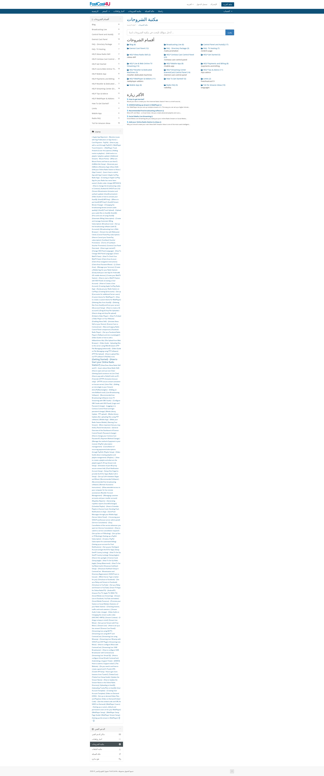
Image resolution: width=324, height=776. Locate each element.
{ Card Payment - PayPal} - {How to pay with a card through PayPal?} (105, 142)
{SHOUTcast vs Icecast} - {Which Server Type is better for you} (105, 577)
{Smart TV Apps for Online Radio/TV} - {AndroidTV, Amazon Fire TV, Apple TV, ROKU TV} (106, 590)
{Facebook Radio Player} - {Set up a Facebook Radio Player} (106, 332)
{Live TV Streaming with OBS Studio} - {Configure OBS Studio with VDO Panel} (106, 400)
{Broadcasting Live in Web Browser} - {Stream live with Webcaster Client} (106, 232)
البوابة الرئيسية (131, 25)
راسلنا (160, 11)
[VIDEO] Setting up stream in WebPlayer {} (145, 105)
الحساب (227, 11)
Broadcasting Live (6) (175, 44)
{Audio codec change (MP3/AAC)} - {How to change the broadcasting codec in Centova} (106, 186)
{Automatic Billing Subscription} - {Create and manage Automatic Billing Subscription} (106, 221)
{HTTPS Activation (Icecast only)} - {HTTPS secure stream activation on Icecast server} (106, 381)
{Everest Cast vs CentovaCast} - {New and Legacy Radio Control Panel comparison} (105, 327)
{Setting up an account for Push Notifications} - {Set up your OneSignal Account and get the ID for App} (105, 547)
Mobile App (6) (135, 85)
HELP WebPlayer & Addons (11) (142, 78)
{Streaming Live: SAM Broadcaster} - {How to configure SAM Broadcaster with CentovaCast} (105, 650)
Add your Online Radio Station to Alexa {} (145, 122)
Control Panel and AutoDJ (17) (215, 44)
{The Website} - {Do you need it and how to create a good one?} (105, 666)
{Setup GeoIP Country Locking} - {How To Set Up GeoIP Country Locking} (106, 552)
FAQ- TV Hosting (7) (211, 48)
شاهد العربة (227, 4)
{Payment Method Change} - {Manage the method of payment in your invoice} (106, 441)
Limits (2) (207, 78)
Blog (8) (132, 44)
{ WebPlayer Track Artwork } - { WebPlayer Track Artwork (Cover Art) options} (106, 148)
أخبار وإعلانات (118, 11)
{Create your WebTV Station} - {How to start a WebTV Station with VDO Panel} (106, 278)
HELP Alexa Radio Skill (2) (139, 54)
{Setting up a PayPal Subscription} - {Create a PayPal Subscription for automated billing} (104, 539)
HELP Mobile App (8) (174, 63)
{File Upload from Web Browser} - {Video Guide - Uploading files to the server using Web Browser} (106, 343)
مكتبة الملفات (97, 749)
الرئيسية (95, 11)
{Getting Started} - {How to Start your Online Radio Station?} (104, 362)
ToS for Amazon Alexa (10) (214, 85)
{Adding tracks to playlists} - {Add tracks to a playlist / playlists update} (105, 153)
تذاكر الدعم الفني (98, 734)
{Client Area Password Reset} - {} (103, 264)
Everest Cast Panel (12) (139, 48)
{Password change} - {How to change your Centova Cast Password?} (104, 436)
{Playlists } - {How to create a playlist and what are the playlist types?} (105, 460)
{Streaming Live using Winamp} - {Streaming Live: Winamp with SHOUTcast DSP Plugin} (106, 639)
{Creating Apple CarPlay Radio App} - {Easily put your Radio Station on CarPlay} (106, 289)
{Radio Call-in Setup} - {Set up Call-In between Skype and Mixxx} (105, 476)
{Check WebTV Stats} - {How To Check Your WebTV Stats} (105, 256)
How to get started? (136, 99)
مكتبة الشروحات (134, 11)
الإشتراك (213, 4)
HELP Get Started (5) (211, 54)
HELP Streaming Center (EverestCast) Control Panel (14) (177, 71)
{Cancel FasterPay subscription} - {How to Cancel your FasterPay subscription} (106, 237)
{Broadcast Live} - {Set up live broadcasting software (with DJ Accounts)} (106, 226)
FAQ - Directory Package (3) (177, 48)
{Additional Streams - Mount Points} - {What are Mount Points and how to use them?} (105, 159)
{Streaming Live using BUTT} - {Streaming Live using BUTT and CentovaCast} (103, 634)
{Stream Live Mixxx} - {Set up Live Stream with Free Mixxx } (105, 623)
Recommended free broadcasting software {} (146, 110)
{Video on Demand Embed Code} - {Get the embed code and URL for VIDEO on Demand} (106, 701)
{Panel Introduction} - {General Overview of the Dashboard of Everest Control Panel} (105, 430)
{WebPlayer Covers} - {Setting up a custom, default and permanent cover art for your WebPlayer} (106, 707)
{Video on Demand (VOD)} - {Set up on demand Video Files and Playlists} (105, 696)
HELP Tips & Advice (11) (213, 70)
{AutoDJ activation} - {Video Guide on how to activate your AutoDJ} (105, 196)
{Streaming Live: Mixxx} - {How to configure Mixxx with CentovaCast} (106, 644)
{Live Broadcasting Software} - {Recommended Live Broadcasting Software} (105, 395)
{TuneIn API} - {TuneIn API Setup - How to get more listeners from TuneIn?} (104, 672)
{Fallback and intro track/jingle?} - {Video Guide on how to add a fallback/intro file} (106, 337)
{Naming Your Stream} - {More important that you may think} (106, 425)
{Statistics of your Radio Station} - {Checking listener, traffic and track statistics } (106, 606)
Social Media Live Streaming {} (141, 116)
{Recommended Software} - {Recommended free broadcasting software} (106, 482)
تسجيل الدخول (202, 4)
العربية (189, 4)
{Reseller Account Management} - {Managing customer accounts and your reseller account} (105, 495)
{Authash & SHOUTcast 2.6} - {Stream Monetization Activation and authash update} (106, 191)
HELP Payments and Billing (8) (215, 63)
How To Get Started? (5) (176, 78)
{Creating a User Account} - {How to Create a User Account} (104, 283)
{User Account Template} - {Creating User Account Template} (106, 690)
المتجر (105, 11)
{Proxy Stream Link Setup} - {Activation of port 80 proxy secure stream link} (104, 465)
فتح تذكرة (95, 759)
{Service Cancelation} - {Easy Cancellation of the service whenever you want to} (106, 525)
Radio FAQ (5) (172, 85)
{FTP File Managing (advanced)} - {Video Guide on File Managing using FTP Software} (106, 348)
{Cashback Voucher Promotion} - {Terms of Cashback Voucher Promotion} (103, 243)
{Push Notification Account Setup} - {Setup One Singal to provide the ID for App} (105, 471)
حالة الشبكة (149, 11)
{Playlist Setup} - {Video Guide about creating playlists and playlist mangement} (106, 455)
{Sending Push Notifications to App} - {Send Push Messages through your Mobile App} (105, 512)
